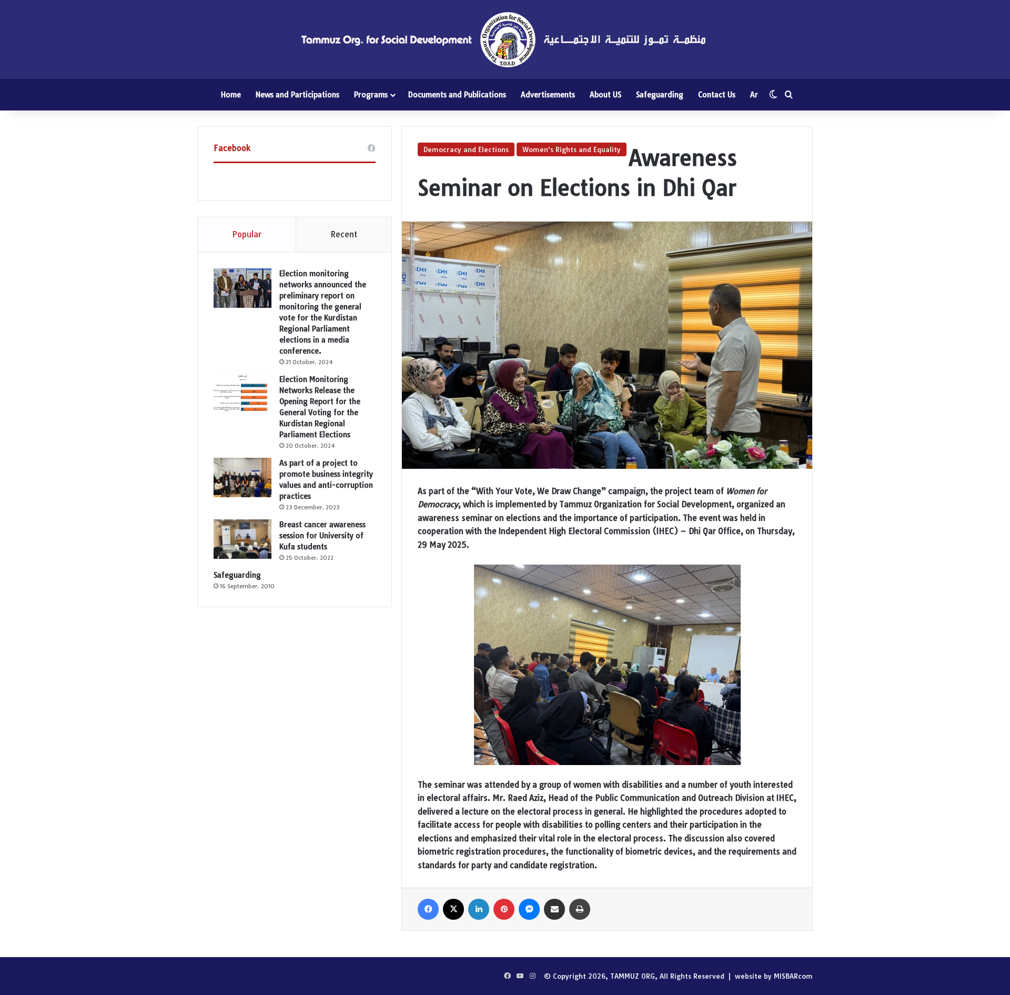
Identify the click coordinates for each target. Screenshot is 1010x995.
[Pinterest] (503, 909)
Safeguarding (659, 94)
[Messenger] (529, 909)
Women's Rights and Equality (571, 149)
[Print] (579, 909)
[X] (453, 909)
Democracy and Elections (466, 149)
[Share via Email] (554, 909)
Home (231, 94)
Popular (246, 234)
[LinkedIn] (478, 909)
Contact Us (716, 94)
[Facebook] (428, 909)
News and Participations (297, 94)
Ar (754, 94)
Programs (371, 94)
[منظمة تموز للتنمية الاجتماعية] (505, 39)
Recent (343, 234)
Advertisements (548, 94)
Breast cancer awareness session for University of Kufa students (322, 535)
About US (605, 94)
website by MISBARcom (774, 976)
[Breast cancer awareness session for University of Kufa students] (242, 539)
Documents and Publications (457, 94)
